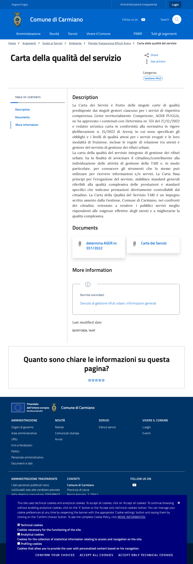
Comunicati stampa (67, 433)
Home (12, 43)
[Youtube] (142, 19)
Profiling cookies (31, 543)
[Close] (179, 503)
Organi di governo (22, 427)
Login (175, 4)
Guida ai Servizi (52, 43)
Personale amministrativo (27, 457)
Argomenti (29, 43)
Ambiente (75, 43)
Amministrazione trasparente (138, 4)
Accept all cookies (96, 555)
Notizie (59, 427)
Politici (15, 451)
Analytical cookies (32, 534)
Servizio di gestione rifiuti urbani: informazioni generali (118, 303)
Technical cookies (32, 525)
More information (131, 517)
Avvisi (58, 439)
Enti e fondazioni (21, 445)
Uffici (14, 439)
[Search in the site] (176, 19)
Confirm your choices (55, 555)
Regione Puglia (20, 4)
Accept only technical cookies (145, 555)
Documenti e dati (22, 463)
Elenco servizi (107, 427)
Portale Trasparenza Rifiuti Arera (109, 43)
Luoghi (146, 427)
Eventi (146, 433)
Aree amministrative (24, 433)
